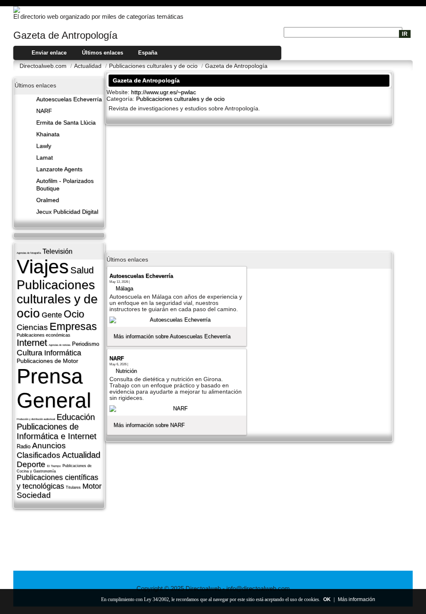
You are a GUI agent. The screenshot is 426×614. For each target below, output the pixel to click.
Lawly (43, 146)
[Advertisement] (249, 187)
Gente (52, 315)
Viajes (43, 266)
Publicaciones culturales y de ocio (57, 299)
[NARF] (177, 408)
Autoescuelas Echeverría (69, 99)
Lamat (44, 158)
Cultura (29, 352)
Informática (62, 353)
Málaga (124, 288)
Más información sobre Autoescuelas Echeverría (172, 336)
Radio (23, 446)
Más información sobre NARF (149, 425)
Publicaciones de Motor (47, 360)
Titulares (73, 487)
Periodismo (85, 344)
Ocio (74, 313)
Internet (32, 342)
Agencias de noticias (59, 345)
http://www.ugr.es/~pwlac (163, 92)
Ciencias (32, 327)
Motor (92, 486)
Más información (356, 599)
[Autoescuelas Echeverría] (177, 320)
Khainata (47, 134)
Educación (76, 417)
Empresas (73, 326)
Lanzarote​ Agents (59, 169)
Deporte (31, 464)
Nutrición (126, 371)
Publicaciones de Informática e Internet (57, 431)
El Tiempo (54, 465)
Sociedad (34, 495)
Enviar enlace (49, 53)
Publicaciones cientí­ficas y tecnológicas (57, 481)
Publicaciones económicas (43, 334)
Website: (118, 92)
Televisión (57, 251)
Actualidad (81, 454)
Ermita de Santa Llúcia (66, 123)
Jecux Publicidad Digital (67, 212)
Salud (82, 270)
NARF (44, 111)
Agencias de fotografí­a (29, 253)
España (147, 53)
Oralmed (47, 200)
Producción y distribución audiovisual (36, 419)
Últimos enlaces (102, 53)
